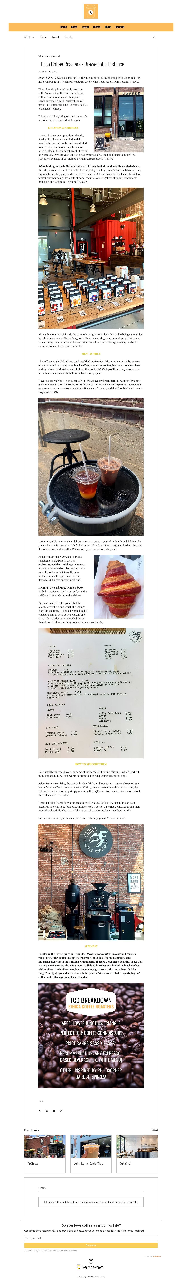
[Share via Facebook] (39, 1110)
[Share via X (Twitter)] (46, 1110)
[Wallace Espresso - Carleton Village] (91, 1146)
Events (68, 37)
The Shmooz (33, 1163)
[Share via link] (60, 1110)
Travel (55, 37)
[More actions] (142, 56)
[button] (154, 37)
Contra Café (125, 1163)
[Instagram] (91, 1261)
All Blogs (29, 37)
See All (155, 1129)
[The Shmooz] (44, 1146)
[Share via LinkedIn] (53, 1110)
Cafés (43, 37)
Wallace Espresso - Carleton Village (88, 1163)
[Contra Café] (137, 1146)
